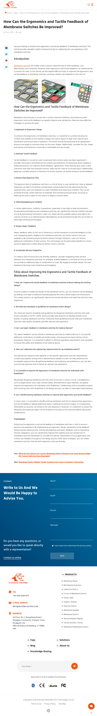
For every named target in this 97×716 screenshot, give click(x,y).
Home (9, 13)
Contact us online (12, 558)
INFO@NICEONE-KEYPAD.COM (25, 606)
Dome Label (68, 597)
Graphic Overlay (70, 602)
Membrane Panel (70, 581)
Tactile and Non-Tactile (73, 622)
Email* (52, 496)
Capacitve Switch (71, 589)
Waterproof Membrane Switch (76, 626)
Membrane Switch (71, 614)
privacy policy (85, 545)
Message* (54, 525)
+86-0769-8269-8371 (21, 595)
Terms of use (36, 704)
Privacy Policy (50, 704)
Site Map (62, 704)
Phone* (53, 510)
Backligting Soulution (72, 585)
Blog (16, 13)
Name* (53, 481)
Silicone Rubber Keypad (73, 618)
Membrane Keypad (71, 610)
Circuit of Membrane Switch (75, 593)
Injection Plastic (70, 606)
